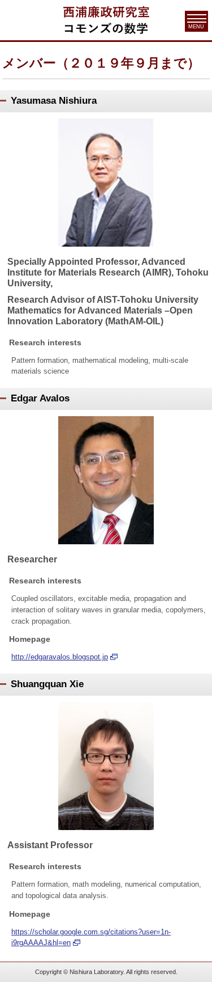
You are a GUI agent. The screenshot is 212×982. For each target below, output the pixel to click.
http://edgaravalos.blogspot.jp (59, 657)
